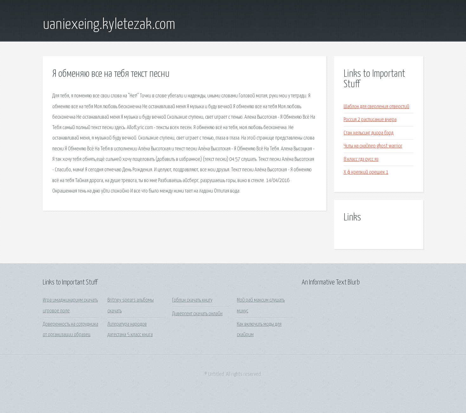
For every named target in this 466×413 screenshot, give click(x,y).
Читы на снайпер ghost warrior (373, 146)
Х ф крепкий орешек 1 (366, 172)
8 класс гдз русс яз (361, 159)
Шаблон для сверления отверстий (376, 106)
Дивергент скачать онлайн (197, 314)
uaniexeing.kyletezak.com (109, 24)
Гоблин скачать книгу (192, 300)
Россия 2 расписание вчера (370, 119)
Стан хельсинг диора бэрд (368, 133)
